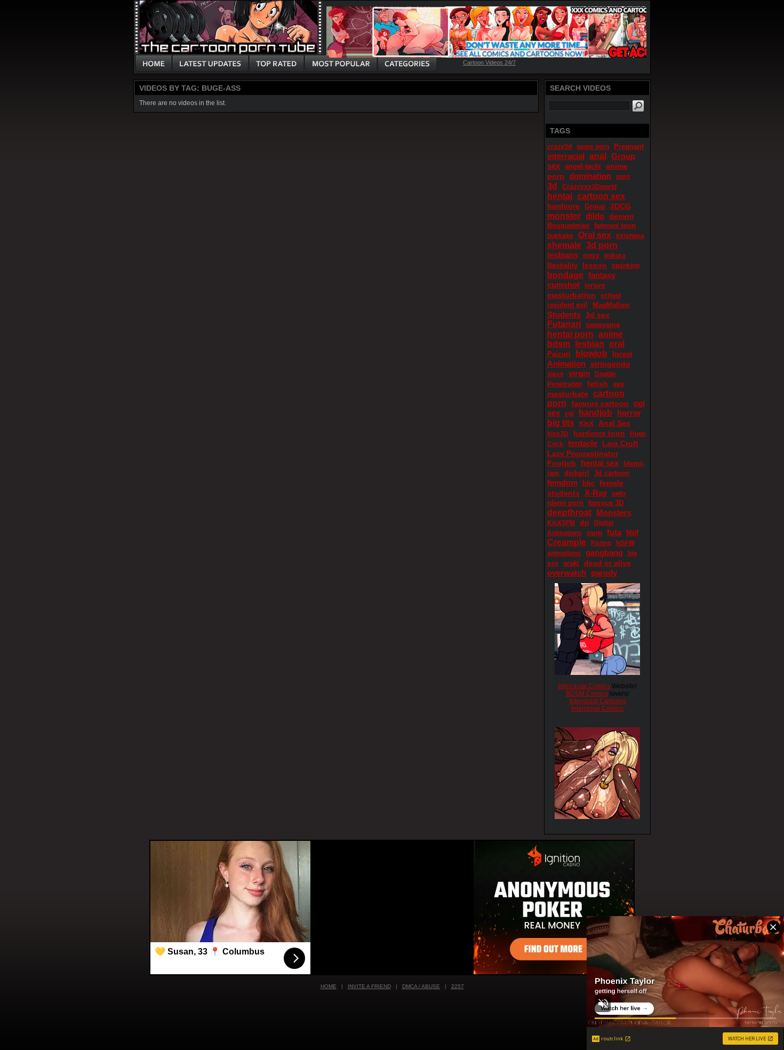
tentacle (582, 443)
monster (564, 215)
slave (555, 374)
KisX (586, 423)
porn (623, 176)
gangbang (604, 552)
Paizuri (559, 354)
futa (614, 532)
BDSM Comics (587, 693)
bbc (588, 483)
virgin (579, 373)
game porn (593, 146)
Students (564, 314)
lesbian (589, 343)
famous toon (615, 225)
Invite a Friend (369, 986)
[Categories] (407, 64)
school (611, 295)
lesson (594, 265)
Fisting (601, 543)
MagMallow (611, 305)
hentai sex (600, 462)
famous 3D (605, 503)
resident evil (567, 305)
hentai (559, 196)
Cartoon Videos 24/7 (489, 62)
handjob (595, 412)
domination (590, 175)
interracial (566, 156)
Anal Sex (614, 423)
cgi (569, 413)
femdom (562, 482)
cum (594, 532)
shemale (564, 245)
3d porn (602, 245)
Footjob (561, 463)
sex (618, 384)
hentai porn (570, 334)
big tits (560, 422)
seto (619, 493)
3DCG (620, 206)
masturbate (567, 393)
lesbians (562, 254)
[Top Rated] (276, 64)
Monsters (613, 512)
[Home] (153, 64)
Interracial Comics (584, 686)
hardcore (563, 206)
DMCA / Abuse (421, 986)
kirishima (630, 236)
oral (617, 343)
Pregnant (629, 146)
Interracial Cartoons (597, 701)
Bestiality (562, 265)
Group (595, 206)
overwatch (566, 572)
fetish (597, 383)
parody (604, 572)
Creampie (566, 542)
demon (621, 216)
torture (595, 285)
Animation (566, 363)
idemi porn (565, 503)
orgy (591, 255)
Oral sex (594, 235)
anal (597, 156)
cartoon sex (601, 196)
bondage (565, 275)
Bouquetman (568, 225)
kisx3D (558, 434)
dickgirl (576, 473)
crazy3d (559, 146)
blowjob (591, 353)
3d (552, 185)
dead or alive (607, 563)
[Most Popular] (340, 64)
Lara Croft (620, 443)
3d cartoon (611, 473)
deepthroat (569, 512)
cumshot (563, 284)
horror (629, 412)
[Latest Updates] (210, 64)
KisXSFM (561, 523)
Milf (632, 533)
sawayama (603, 325)
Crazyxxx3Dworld (589, 186)
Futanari (564, 324)
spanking (625, 265)
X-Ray (596, 492)
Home (329, 986)
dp (584, 522)
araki (571, 563)
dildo (595, 215)
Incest (622, 354)
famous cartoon (600, 403)
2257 (457, 986)
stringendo (610, 364)
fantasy (601, 275)
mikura (615, 255)
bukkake (560, 236)
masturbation (571, 295)
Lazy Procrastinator (582, 453)
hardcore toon (599, 433)
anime (610, 334)
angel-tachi (583, 166)
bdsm (558, 343)
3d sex (598, 315)
